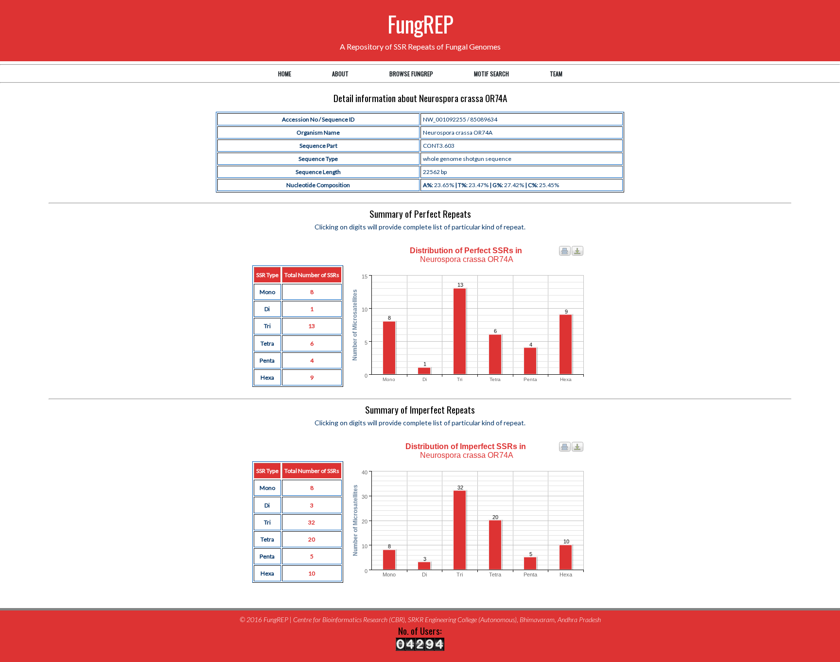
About (340, 74)
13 (311, 326)
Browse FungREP (411, 74)
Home (284, 74)
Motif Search (491, 74)
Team (556, 74)
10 (311, 573)
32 (311, 522)
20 (311, 539)
